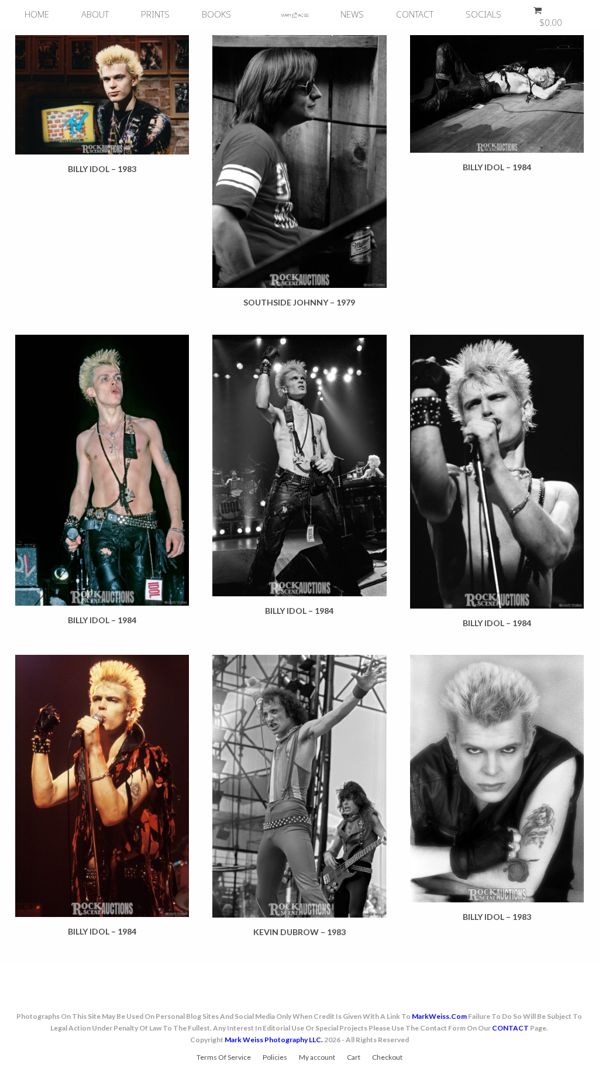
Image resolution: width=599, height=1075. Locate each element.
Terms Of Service (224, 1057)
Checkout (387, 1057)
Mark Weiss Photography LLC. (274, 1039)
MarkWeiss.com (439, 1016)
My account (317, 1057)
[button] (544, 14)
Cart (353, 1057)
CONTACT (510, 1028)
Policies (275, 1057)
